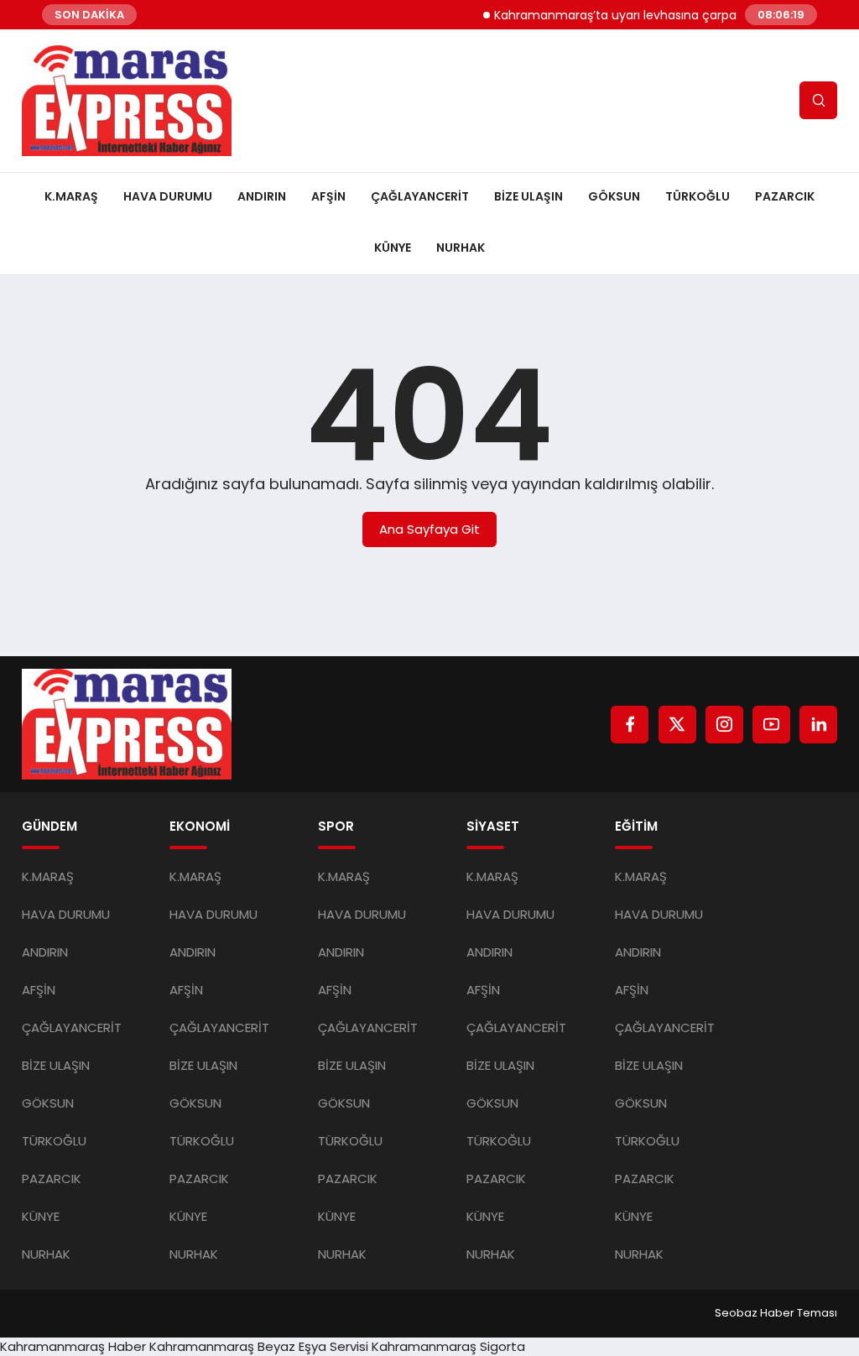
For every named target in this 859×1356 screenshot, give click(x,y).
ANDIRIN (261, 196)
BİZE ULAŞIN (528, 196)
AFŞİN (328, 196)
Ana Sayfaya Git (429, 529)
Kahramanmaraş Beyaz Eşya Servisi (258, 1346)
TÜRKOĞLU (697, 196)
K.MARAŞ (71, 196)
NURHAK (460, 247)
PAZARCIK (785, 196)
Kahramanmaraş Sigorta (448, 1346)
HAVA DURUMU (167, 196)
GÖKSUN (614, 196)
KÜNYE (392, 247)
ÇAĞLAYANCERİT (420, 196)
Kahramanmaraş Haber (73, 1346)
